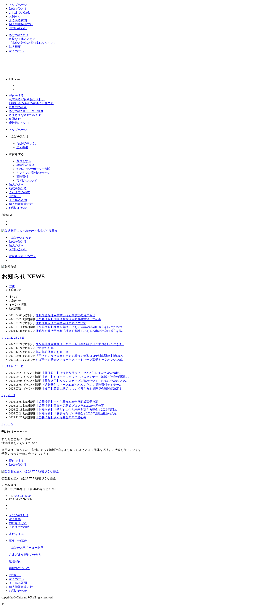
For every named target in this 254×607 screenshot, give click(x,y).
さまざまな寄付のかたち (25, 115)
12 (22, 366)
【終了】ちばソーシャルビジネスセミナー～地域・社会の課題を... (86, 376)
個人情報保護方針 (21, 24)
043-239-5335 (23, 495)
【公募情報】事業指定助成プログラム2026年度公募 (70, 405)
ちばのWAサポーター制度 (26, 111)
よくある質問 (18, 20)
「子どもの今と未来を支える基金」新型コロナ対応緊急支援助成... (80, 355)
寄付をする (31, 99)
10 (14, 366)
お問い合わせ (18, 28)
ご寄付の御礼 (45, 348)
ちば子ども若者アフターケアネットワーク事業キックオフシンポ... (80, 359)
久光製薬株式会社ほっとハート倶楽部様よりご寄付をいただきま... (80, 344)
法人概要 (15, 46)
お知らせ (15, 16)
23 (15, 337)
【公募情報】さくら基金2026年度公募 (61, 417)
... (5, 337)
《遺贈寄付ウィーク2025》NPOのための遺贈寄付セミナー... (81, 384)
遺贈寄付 (15, 118)
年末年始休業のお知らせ (52, 351)
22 (11, 337)
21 (8, 337)
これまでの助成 (19, 12)
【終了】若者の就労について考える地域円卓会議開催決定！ (82, 388)
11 (18, 366)
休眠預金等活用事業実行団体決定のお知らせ (65, 315)
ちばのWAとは (33, 38)
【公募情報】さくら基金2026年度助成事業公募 (67, 401)
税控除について (19, 122)
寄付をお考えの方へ (22, 256)
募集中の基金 (18, 107)
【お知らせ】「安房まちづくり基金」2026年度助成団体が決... (77, 413)
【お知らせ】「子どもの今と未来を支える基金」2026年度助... (77, 409)
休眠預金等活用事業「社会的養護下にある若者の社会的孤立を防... (80, 330)
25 (23, 337)
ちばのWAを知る (20, 237)
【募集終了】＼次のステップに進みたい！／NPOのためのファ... (84, 380)
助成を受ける (18, 8)
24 (19, 337)
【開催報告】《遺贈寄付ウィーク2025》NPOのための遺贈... (81, 372)
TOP (12, 286)
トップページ (18, 4)
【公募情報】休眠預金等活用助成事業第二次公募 (68, 319)
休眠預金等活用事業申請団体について (61, 323)
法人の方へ (16, 51)
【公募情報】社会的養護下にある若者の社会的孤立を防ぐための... (80, 327)
